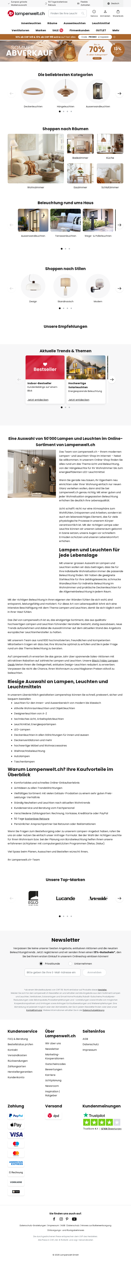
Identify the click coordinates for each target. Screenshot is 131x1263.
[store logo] (26, 13)
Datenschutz (91, 1044)
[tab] (25, 1063)
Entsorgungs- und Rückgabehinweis (66, 1230)
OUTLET (101, 30)
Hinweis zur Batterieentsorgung (96, 1225)
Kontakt (13, 1050)
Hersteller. (102, 989)
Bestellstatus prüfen (20, 1044)
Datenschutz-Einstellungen (33, 1225)
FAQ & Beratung (18, 1039)
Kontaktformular (34, 1010)
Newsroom (52, 1086)
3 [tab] (67, 111)
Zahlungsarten (17, 1066)
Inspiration (51, 1091)
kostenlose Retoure (37, 819)
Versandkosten (17, 1055)
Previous (11, 93)
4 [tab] (71, 111)
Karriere (50, 1075)
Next (119, 93)
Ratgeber (51, 1095)
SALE (55, 30)
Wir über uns (53, 1043)
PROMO (95, 37)
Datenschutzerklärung (93, 1010)
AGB (85, 1039)
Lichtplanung (53, 1080)
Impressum (90, 1050)
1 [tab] (60, 111)
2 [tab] (64, 111)
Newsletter (52, 1049)
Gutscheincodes (55, 1064)
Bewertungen (53, 1069)
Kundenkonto (16, 1077)
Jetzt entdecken (37, 400)
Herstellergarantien (20, 1072)
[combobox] (68, 13)
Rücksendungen (18, 1061)
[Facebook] (56, 1219)
